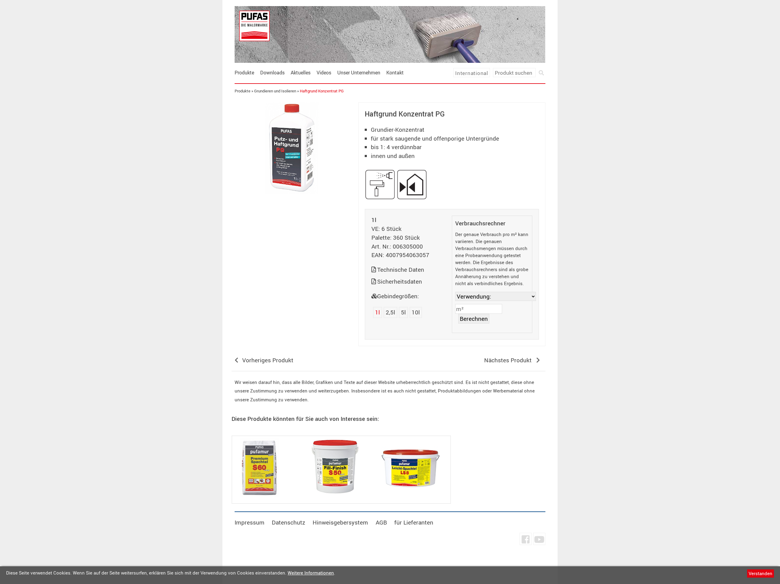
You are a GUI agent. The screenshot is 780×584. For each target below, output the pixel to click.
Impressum (249, 522)
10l (416, 312)
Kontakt (395, 72)
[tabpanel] (292, 148)
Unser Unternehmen (358, 72)
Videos (324, 72)
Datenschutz (288, 522)
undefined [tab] (292, 204)
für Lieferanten (413, 522)
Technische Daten (400, 270)
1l (377, 312)
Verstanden (760, 573)
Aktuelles (300, 72)
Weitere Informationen (311, 573)
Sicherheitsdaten (399, 281)
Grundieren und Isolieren (275, 91)
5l (403, 312)
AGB (381, 522)
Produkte (244, 72)
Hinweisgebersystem (340, 522)
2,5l (390, 312)
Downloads (272, 72)
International (471, 73)
